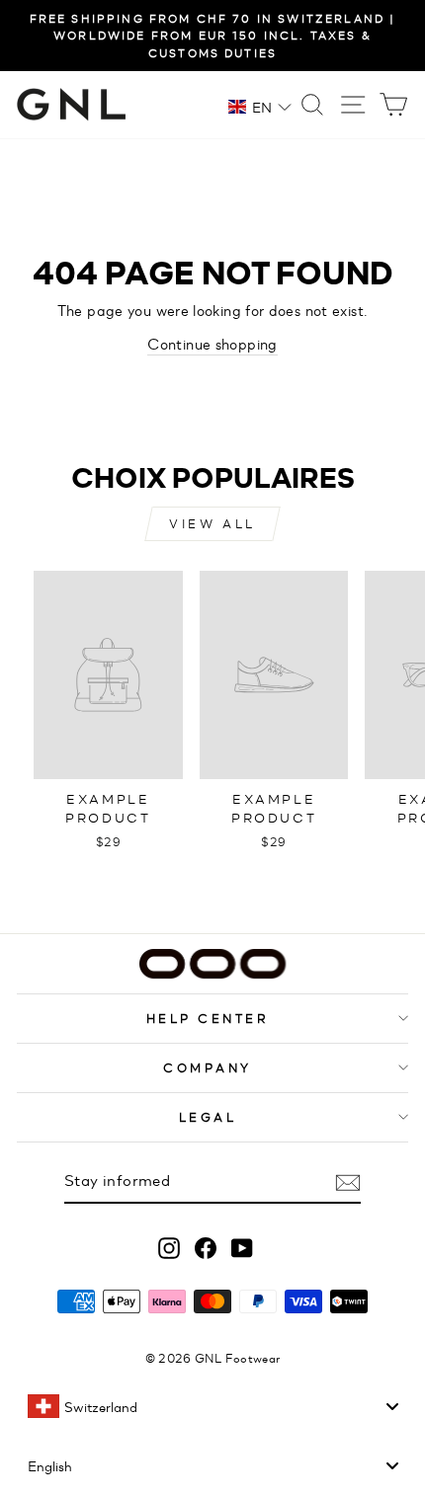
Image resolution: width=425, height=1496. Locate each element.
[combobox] (212, 1406)
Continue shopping (212, 343)
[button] (260, 107)
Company (207, 1067)
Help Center (208, 1017)
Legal (208, 1116)
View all (212, 523)
